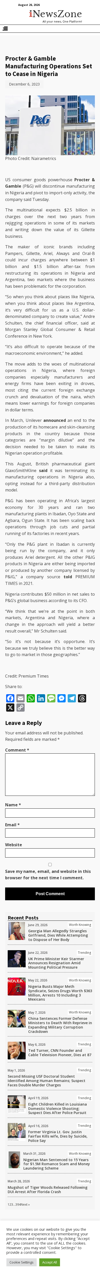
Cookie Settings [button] (21, 1262)
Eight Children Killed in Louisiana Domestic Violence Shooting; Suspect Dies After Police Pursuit (57, 1108)
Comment (17, 750)
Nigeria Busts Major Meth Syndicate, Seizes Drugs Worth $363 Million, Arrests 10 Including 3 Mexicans (60, 993)
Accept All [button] (49, 1262)
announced (54, 420)
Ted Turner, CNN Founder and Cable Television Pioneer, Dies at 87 (59, 1052)
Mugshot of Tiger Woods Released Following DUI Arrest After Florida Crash (47, 1189)
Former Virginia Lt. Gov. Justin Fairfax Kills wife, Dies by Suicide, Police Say (57, 1136)
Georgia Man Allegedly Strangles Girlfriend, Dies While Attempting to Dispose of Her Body (58, 935)
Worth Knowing (80, 925)
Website (13, 845)
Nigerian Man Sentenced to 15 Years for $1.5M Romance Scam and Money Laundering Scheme (56, 1164)
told (68, 577)
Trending (84, 952)
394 (18, 1204)
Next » (25, 1204)
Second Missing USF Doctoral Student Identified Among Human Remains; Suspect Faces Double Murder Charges (46, 1080)
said (43, 470)
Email (12, 825)
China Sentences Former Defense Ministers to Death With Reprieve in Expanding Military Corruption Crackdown (60, 1025)
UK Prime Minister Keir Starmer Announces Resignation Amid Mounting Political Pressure (56, 963)
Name (13, 805)
